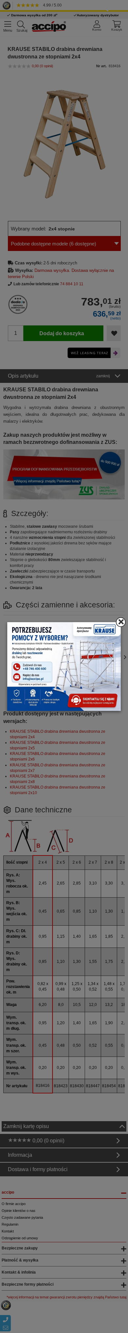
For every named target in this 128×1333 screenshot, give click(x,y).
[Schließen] (121, 622)
